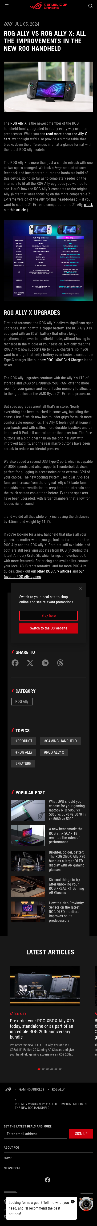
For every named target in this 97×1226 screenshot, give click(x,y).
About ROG (11, 1147)
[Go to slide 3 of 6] (47, 1069)
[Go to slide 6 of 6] (60, 1069)
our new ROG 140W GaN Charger (58, 360)
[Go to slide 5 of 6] (55, 1069)
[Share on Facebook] (15, 663)
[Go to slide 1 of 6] (38, 1069)
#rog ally (23, 752)
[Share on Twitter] (30, 663)
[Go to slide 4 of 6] (51, 1069)
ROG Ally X (18, 123)
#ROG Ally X (54, 752)
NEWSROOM (12, 1168)
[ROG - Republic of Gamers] (48, 5)
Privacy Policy (15, 1210)
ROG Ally (21, 701)
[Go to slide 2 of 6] (43, 1069)
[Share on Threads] (60, 663)
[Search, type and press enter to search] (90, 6)
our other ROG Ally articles (51, 571)
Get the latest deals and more (28, 1126)
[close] (80, 589)
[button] (6, 6)
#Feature (23, 763)
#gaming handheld (60, 741)
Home (8, 1158)
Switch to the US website (48, 628)
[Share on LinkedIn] (45, 663)
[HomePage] (7, 1089)
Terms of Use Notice (43, 1210)
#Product (23, 741)
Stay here (48, 615)
